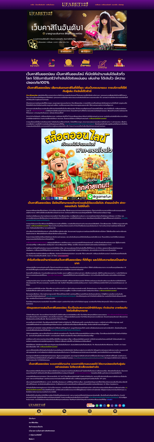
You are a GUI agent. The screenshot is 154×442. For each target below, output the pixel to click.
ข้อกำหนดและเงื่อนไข (36, 427)
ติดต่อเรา (31, 439)
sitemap (121, 5)
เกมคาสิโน (115, 5)
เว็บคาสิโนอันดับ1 (40, 5)
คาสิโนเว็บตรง (50, 5)
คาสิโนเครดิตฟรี (106, 5)
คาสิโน (32, 5)
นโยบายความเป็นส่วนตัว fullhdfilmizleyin (42, 431)
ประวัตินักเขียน (33, 422)
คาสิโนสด (98, 5)
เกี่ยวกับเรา (32, 418)
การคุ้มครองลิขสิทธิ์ (35, 435)
